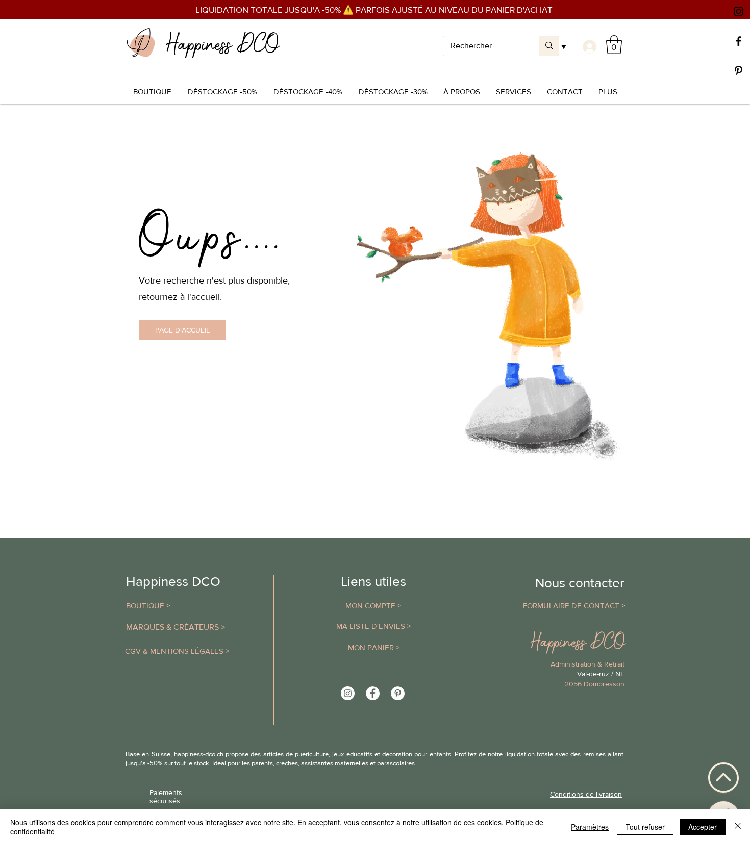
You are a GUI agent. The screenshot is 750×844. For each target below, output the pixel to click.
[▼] (588, 47)
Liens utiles (373, 581)
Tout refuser (645, 827)
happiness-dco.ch (198, 754)
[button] (614, 44)
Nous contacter (579, 583)
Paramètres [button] (590, 827)
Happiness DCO (173, 581)
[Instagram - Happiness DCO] (348, 693)
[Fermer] (738, 826)
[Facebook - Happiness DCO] (373, 693)
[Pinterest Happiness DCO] (398, 693)
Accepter (702, 827)
